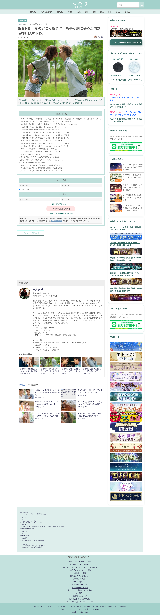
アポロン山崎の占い (80, 581)
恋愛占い (36, 24)
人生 (79, 12)
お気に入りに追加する (30, 233)
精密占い (23, 20)
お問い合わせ (37, 606)
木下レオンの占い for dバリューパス (80, 601)
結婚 (86, 12)
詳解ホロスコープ (80, 596)
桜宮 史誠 (100, 37)
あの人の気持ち (47, 12)
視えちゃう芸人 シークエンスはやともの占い (80, 567)
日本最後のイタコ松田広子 (80, 576)
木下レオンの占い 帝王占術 (80, 564)
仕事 (94, 12)
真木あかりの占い (80, 578)
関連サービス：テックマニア (72, 609)
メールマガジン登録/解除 (117, 606)
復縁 (102, 12)
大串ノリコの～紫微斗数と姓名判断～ (80, 590)
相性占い (60, 12)
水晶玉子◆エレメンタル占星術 (80, 570)
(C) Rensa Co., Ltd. (80, 612)
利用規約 (48, 606)
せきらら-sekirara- (92, 609)
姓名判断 (45, 24)
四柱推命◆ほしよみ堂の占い (80, 599)
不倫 (109, 12)
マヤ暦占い (80, 593)
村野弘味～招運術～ (80, 573)
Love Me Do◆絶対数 (80, 584)
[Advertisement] (61, 256)
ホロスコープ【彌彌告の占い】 (80, 561)
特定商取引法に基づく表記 (94, 606)
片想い (70, 12)
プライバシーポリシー (63, 606)
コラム (127, 12)
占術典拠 (78, 606)
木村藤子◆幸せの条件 (80, 587)
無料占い (33, 12)
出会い (118, 12)
